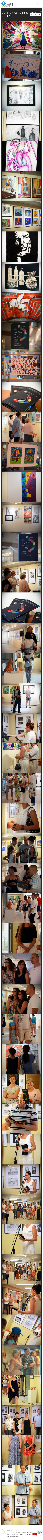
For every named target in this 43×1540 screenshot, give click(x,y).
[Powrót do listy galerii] (35, 14)
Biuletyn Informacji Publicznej (37, 1533)
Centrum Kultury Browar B (29, 1533)
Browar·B (14, 1531)
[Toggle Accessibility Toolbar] (3, 3)
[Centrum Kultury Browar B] (7, 3)
